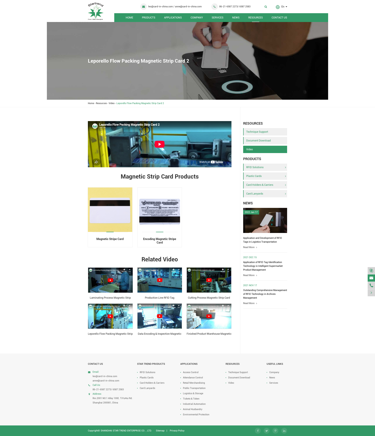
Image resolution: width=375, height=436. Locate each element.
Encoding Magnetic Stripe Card (159, 240)
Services (217, 17)
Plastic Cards (254, 176)
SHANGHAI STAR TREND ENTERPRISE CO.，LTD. (126, 430)
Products (148, 17)
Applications (173, 17)
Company (197, 17)
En (282, 6)
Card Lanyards (254, 193)
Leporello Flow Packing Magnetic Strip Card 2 (140, 103)
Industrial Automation (194, 404)
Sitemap (160, 430)
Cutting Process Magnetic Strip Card (209, 297)
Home (129, 17)
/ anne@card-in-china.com (187, 6)
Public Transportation (194, 388)
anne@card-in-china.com (106, 380)
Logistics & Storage (193, 393)
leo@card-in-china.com (160, 6)
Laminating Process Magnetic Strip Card (110, 298)
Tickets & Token (191, 398)
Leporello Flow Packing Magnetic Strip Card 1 (110, 334)
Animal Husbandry (192, 409)
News (236, 17)
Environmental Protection (196, 414)
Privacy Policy (177, 430)
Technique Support (257, 131)
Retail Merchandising (194, 382)
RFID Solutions (255, 167)
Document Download (258, 140)
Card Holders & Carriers (259, 184)
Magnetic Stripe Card (110, 239)
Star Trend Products (151, 363)
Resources (255, 17)
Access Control (190, 372)
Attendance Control (193, 377)
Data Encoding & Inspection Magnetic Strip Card (159, 334)
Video (112, 103)
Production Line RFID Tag (159, 297)
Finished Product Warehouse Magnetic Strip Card (209, 334)
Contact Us (279, 17)
